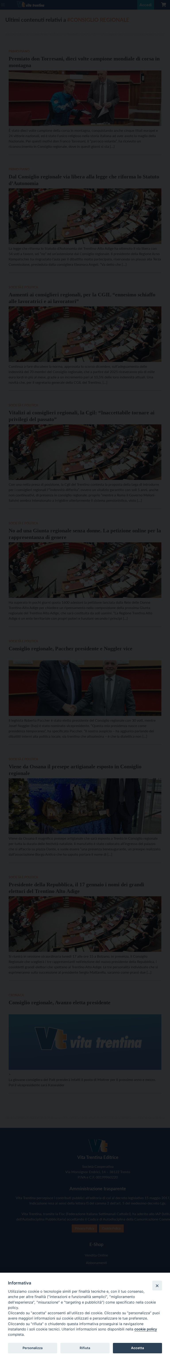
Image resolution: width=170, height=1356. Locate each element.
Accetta (137, 1348)
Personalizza (32, 1348)
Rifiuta (85, 1348)
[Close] (157, 1285)
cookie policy (145, 1329)
